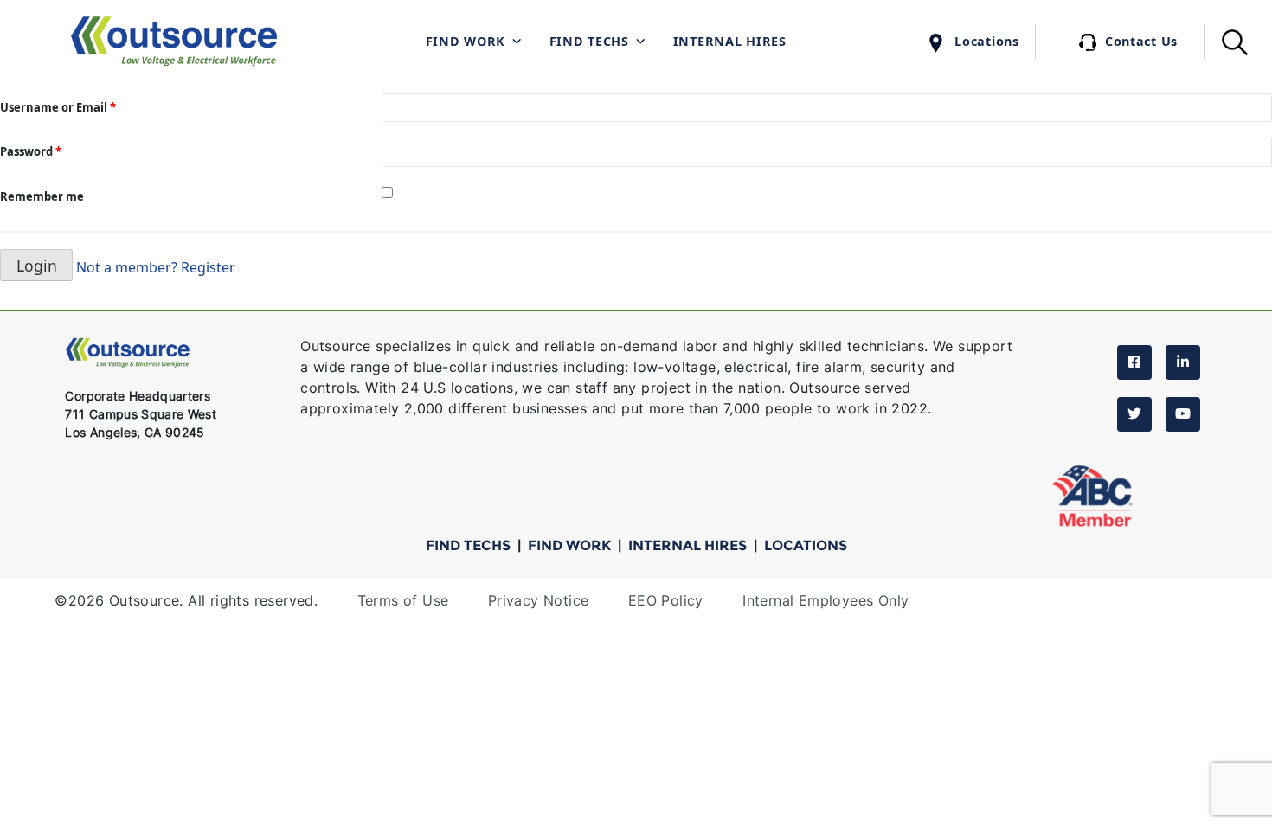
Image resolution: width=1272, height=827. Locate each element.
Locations (986, 41)
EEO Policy (665, 601)
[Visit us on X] (1134, 414)
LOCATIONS (805, 545)
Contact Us (1141, 41)
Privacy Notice (538, 601)
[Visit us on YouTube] (1183, 414)
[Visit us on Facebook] (1134, 362)
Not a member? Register (155, 266)
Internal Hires (730, 41)
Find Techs (589, 41)
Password (30, 151)
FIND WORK (571, 545)
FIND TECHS (470, 545)
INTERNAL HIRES (689, 545)
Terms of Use (403, 601)
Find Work (465, 41)
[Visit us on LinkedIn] (1183, 362)
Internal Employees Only (825, 601)
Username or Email (58, 107)
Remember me (42, 196)
